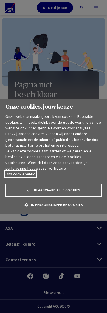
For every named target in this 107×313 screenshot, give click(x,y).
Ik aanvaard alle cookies (57, 190)
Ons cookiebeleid (20, 174)
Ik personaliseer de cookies (57, 205)
